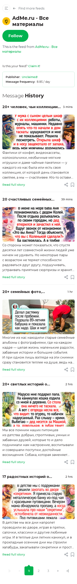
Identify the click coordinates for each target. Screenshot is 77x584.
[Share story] (66, 185)
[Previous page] (19, 570)
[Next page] (58, 570)
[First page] (9, 570)
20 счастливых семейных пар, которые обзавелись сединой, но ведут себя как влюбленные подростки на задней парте (29, 199)
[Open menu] (6, 8)
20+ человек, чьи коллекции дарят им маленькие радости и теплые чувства (31, 107)
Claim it (33, 66)
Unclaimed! (30, 77)
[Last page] (67, 570)
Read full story (13, 184)
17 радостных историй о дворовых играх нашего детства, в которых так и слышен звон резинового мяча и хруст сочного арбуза (32, 477)
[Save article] (72, 185)
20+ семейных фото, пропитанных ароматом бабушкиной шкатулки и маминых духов (26, 292)
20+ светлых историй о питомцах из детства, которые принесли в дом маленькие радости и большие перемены (32, 384)
